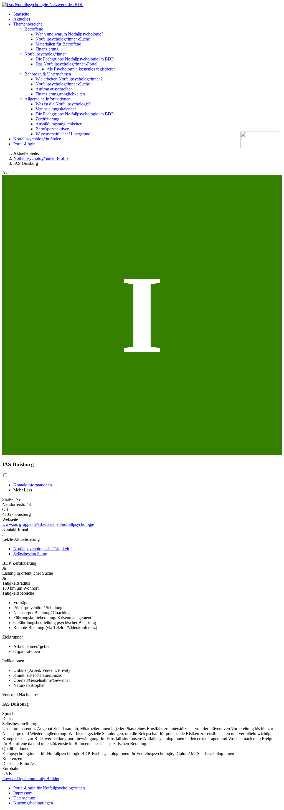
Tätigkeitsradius (16, 583)
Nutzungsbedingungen (33, 803)
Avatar (8, 172)
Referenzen (12, 758)
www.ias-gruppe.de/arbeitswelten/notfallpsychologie (48, 524)
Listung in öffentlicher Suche (27, 573)
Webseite (10, 519)
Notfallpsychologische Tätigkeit (41, 548)
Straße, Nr (11, 499)
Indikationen (13, 660)
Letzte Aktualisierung (21, 539)
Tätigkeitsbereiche (18, 593)
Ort (5, 509)
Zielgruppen (13, 637)
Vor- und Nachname (20, 694)
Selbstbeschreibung (30, 553)
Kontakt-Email (15, 529)
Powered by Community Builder (30, 778)
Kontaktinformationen (32, 485)
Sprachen (10, 713)
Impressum (22, 793)
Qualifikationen (15, 748)
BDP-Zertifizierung (19, 563)
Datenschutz (24, 798)
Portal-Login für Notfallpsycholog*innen (49, 788)
